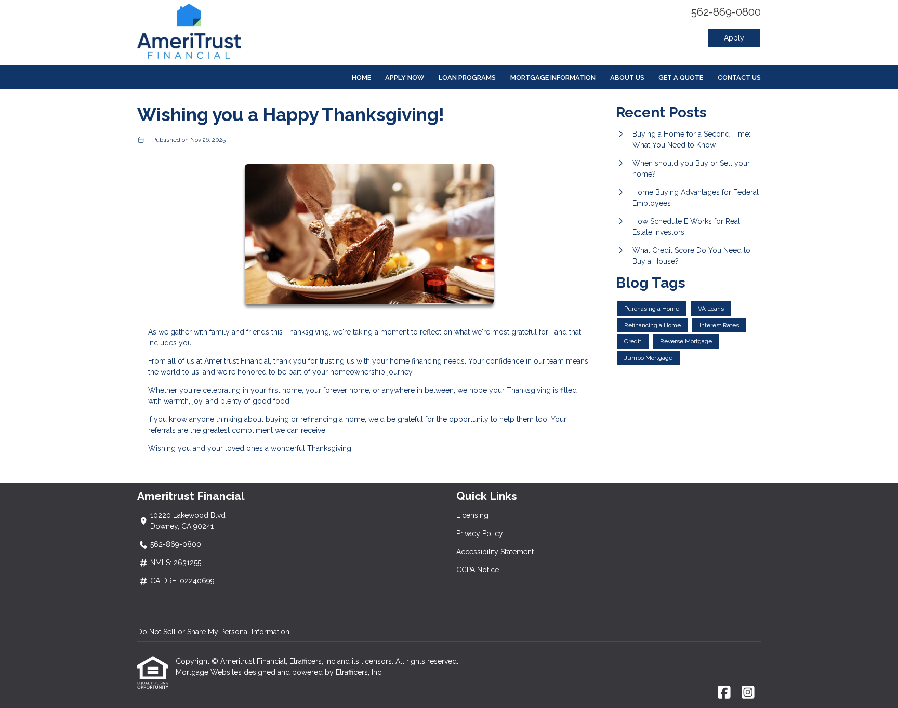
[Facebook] (724, 693)
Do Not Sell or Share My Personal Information (213, 631)
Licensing (472, 515)
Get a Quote (680, 78)
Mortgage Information (553, 78)
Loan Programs (467, 78)
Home (361, 78)
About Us (627, 78)
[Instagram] (748, 693)
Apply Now (404, 78)
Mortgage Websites (210, 672)
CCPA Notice (477, 570)
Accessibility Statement (495, 551)
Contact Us (739, 78)
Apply (734, 38)
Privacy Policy (479, 533)
